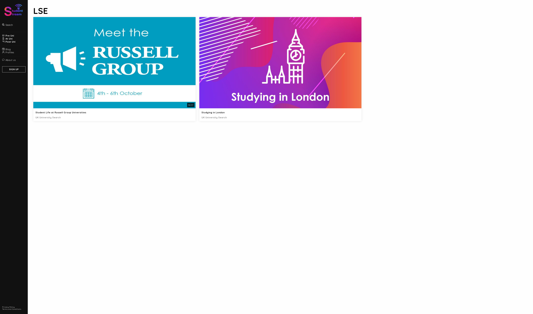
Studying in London (213, 112)
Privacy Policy (8, 307)
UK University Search (48, 117)
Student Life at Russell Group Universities (61, 112)
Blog (8, 49)
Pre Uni (10, 35)
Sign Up (14, 69)
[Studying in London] (280, 63)
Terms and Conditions (11, 309)
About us (11, 60)
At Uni (9, 38)
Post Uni (11, 41)
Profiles (10, 52)
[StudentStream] (14, 11)
